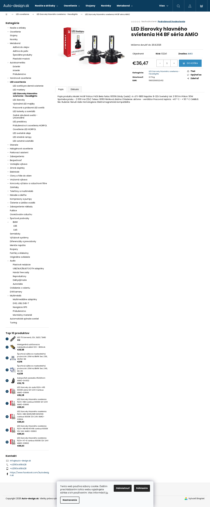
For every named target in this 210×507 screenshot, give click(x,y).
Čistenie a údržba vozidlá (22, 202)
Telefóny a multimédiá (21, 191)
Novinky (14, 39)
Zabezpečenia (17, 156)
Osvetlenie (15, 31)
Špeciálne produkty (22, 54)
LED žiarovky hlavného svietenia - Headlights (25, 94)
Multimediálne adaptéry (25, 299)
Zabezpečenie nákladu (21, 206)
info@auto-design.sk (20, 460)
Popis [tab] (61, 89)
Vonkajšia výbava (18, 164)
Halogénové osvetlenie (21, 148)
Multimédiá (15, 295)
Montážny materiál (22, 315)
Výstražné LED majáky (24, 103)
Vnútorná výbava (18, 179)
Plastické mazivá (21, 58)
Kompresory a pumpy (21, 199)
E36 (15, 225)
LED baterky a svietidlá (24, 111)
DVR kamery (16, 291)
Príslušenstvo (19, 74)
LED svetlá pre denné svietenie (28, 85)
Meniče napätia (18, 245)
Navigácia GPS (20, 307)
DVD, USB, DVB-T (21, 303)
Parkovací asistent (19, 152)
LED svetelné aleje (22, 133)
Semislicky (15, 233)
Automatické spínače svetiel (24, 318)
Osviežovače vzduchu (21, 214)
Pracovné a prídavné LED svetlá (28, 107)
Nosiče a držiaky (18, 27)
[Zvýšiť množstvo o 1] (173, 63)
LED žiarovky (19, 99)
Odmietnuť (122, 488)
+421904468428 (18, 464)
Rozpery (14, 249)
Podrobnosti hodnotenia (171, 21)
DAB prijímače (20, 280)
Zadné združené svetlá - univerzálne (25, 116)
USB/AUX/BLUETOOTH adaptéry (28, 268)
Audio (13, 260)
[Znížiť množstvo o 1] (160, 63)
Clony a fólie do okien (21, 175)
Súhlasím (142, 488)
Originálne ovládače (20, 257)
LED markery (19, 89)
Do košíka (192, 63)
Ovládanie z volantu (20, 287)
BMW (15, 222)
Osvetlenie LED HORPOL (24, 129)
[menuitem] (46, 6)
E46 (15, 229)
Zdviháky (14, 187)
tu (107, 492)
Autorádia (18, 284)
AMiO (190, 53)
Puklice (13, 210)
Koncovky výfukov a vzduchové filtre (28, 183)
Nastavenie (70, 500)
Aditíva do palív (20, 51)
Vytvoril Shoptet (196, 498)
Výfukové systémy (19, 237)
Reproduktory (19, 276)
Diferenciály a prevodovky (23, 241)
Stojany (13, 35)
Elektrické (14, 171)
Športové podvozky (19, 218)
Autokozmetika (17, 62)
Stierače (14, 144)
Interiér (16, 70)
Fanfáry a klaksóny (19, 253)
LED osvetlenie (18, 82)
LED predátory (20, 121)
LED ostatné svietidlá (23, 141)
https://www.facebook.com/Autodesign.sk (29, 474)
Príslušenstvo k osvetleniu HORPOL (30, 125)
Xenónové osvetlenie (20, 78)
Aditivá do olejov (21, 47)
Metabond (15, 43)
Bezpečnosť (16, 160)
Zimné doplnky (17, 167)
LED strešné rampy (22, 137)
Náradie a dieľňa (18, 195)
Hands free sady (21, 272)
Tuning (13, 322)
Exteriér (16, 66)
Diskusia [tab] (75, 89)
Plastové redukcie (22, 264)
